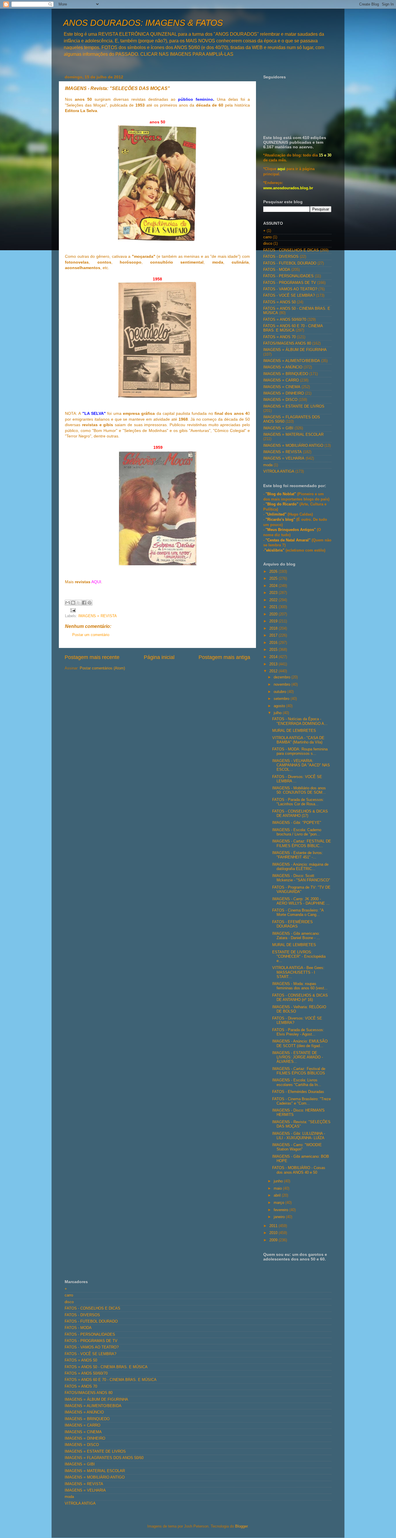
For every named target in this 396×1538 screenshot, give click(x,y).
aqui (281, 169)
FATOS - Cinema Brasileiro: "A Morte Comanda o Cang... (298, 912)
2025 (274, 579)
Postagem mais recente (92, 657)
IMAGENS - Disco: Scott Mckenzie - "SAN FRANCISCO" (301, 878)
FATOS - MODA (276, 270)
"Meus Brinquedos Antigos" (291, 530)
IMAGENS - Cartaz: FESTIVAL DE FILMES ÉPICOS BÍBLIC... (301, 843)
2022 (274, 600)
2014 (274, 657)
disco (267, 244)
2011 (274, 1226)
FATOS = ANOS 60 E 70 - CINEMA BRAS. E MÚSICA (293, 328)
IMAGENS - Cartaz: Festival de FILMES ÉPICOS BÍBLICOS (298, 1071)
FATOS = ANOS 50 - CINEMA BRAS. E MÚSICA (106, 1367)
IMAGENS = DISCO (280, 400)
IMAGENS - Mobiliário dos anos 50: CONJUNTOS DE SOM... (299, 790)
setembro (282, 699)
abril (278, 1195)
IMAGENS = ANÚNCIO (282, 367)
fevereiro (281, 1210)
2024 (274, 586)
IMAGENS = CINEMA (281, 387)
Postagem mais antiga (224, 657)
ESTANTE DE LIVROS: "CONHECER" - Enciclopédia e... (299, 956)
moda (268, 465)
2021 (274, 607)
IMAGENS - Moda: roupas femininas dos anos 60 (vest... (300, 986)
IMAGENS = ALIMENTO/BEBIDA (291, 361)
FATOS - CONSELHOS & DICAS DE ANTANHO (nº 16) (300, 997)
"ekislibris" (274, 550)
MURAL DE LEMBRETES (294, 731)
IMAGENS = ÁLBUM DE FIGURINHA (295, 350)
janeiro (280, 1217)
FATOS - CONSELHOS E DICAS (291, 250)
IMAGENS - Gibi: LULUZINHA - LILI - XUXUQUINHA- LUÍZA (298, 1136)
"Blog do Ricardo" (282, 504)
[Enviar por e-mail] (67, 603)
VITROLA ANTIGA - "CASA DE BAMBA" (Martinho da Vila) (298, 740)
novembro (282, 684)
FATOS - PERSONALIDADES (288, 276)
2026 (274, 572)
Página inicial (159, 657)
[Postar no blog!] (73, 603)
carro (267, 237)
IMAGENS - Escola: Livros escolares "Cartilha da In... (296, 1082)
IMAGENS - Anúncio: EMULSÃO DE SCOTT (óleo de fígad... (300, 1043)
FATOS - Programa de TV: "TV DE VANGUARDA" (301, 889)
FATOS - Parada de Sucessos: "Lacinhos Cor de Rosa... (298, 802)
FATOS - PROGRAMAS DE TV (289, 283)
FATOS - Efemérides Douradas (298, 1092)
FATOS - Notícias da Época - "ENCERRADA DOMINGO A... (300, 721)
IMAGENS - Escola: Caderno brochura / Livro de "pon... (296, 832)
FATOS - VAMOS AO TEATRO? (290, 289)
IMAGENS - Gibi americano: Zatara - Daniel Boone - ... (296, 936)
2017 (274, 635)
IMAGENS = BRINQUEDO (285, 374)
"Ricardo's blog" (281, 520)
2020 (274, 614)
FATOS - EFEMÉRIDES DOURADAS (292, 924)
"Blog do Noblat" (280, 494)
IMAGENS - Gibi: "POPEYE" (296, 823)
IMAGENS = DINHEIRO (283, 393)
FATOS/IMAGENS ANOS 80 (287, 343)
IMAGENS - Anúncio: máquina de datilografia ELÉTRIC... (300, 866)
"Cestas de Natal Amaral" (289, 540)
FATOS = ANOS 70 (279, 337)
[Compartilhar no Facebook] (84, 603)
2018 (274, 628)
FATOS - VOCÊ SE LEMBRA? (289, 295)
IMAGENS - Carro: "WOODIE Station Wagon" (297, 1147)
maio (278, 1188)
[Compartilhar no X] (78, 603)
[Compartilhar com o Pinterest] (89, 603)
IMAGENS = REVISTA (97, 616)
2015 (274, 650)
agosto (280, 706)
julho (278, 713)
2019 (274, 621)
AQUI (96, 581)
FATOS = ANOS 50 (279, 302)
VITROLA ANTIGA (278, 471)
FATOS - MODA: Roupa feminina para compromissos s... (300, 751)
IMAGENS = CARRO (281, 380)
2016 (274, 643)
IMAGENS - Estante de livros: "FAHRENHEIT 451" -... (297, 855)
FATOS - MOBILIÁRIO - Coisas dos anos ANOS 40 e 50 (298, 1170)
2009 (274, 1240)
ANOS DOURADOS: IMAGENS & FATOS (143, 23)
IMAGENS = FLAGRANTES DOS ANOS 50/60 (104, 1458)
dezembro (282, 677)
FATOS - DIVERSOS (281, 257)
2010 (274, 1233)
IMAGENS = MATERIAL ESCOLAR (293, 435)
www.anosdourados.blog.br (288, 188)
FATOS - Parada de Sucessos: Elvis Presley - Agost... (298, 1032)
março (279, 1203)
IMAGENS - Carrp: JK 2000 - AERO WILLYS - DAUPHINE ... (301, 901)
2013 (274, 664)
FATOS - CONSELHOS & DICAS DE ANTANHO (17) (300, 813)
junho (279, 1181)
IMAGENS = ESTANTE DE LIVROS (293, 406)
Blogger (241, 1526)
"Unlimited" (276, 514)
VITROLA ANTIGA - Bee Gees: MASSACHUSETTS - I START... (298, 972)
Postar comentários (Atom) (102, 668)
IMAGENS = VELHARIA (283, 458)
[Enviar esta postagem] (72, 610)
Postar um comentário (90, 635)
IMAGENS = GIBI (278, 428)
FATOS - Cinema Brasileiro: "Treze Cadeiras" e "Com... (301, 1101)
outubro (280, 692)
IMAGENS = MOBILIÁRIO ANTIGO (293, 446)
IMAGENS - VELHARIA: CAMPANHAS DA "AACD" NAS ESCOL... (301, 765)
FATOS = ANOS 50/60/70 (284, 320)
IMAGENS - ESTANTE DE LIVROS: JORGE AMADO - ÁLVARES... (297, 1057)
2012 (274, 671)
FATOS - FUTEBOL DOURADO (289, 263)
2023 (274, 593)
